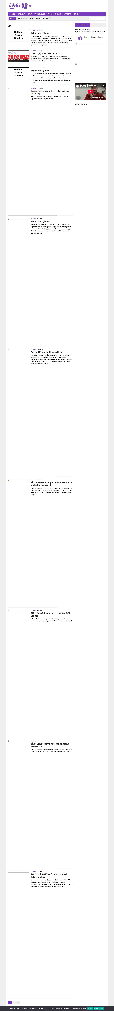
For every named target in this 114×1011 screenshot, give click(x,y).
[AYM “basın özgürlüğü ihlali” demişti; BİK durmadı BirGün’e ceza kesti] (18, 995)
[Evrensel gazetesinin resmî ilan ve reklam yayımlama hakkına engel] (18, 212)
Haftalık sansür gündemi (40, 70)
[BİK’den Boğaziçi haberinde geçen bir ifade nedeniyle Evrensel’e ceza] (18, 865)
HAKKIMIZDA (12, 14)
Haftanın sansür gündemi (40, 33)
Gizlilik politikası (98, 1008)
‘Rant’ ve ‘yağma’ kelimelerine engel (44, 53)
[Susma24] (57, 6)
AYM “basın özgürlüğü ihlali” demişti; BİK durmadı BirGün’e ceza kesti (49, 875)
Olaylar (33, 30)
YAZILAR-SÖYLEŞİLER (40, 14)
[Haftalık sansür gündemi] (18, 78)
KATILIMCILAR (21, 14)
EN (104, 14)
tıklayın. (89, 29)
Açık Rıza (77, 33)
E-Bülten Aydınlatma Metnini (86, 31)
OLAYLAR (30, 14)
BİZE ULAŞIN (77, 14)
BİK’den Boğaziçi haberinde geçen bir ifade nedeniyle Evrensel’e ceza (50, 745)
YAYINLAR (50, 14)
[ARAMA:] (97, 18)
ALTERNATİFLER (67, 14)
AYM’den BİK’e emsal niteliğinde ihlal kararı (46, 351)
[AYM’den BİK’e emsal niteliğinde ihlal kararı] (18, 473)
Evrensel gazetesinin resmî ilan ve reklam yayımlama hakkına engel (50, 92)
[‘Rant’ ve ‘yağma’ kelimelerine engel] (18, 61)
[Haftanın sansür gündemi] (18, 41)
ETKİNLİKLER (58, 14)
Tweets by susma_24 (81, 104)
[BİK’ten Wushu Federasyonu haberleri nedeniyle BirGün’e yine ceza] (18, 734)
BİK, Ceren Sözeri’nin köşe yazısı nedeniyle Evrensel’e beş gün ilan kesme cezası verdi (51, 484)
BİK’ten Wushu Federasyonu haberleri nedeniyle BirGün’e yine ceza (51, 614)
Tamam (90, 1008)
